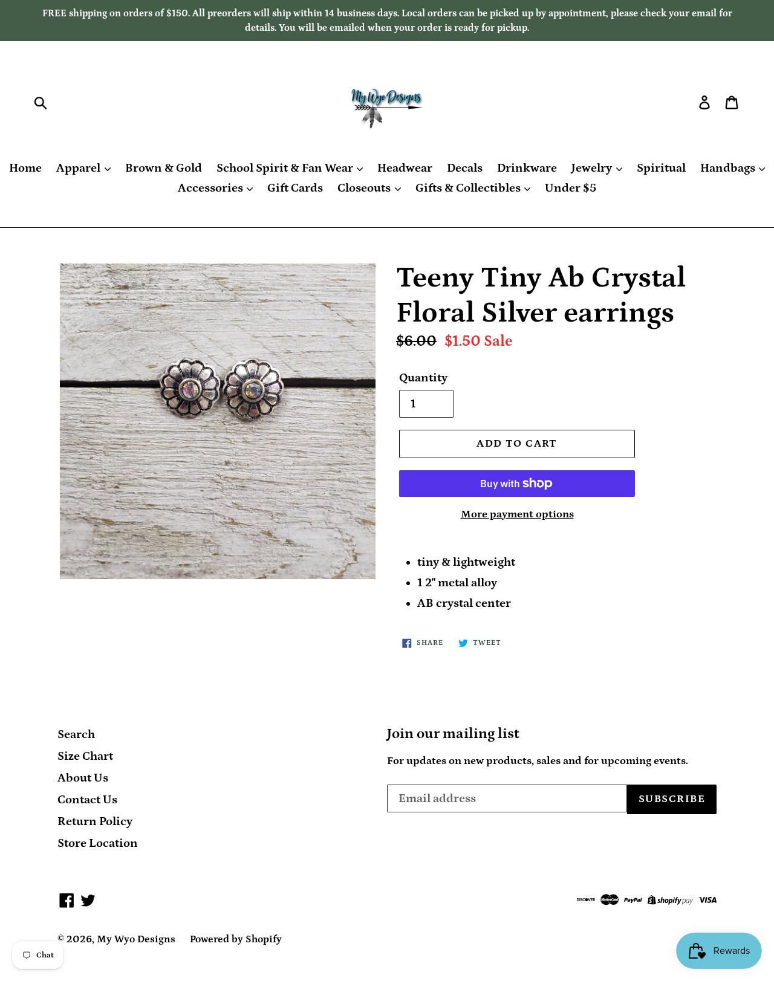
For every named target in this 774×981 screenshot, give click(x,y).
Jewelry (592, 168)
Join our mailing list (453, 733)
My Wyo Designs (136, 939)
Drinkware (527, 168)
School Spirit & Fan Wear (286, 168)
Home (25, 168)
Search (76, 734)
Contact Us (87, 799)
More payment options (517, 514)
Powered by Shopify (236, 939)
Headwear (404, 168)
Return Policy (94, 821)
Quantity (423, 377)
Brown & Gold (163, 168)
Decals (465, 168)
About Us (82, 778)
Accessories (212, 188)
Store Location (97, 843)
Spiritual (661, 168)
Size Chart (85, 756)
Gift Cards (295, 188)
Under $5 (570, 188)
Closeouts (365, 188)
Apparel (79, 168)
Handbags (729, 168)
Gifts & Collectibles (469, 188)
